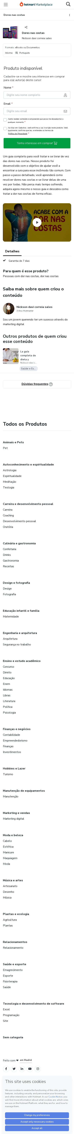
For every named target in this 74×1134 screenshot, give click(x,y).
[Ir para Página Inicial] (36, 4)
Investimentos (12, 752)
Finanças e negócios (17, 729)
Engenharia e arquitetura (20, 633)
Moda (6, 864)
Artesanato (10, 886)
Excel (6, 1009)
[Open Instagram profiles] (38, 1068)
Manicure (8, 852)
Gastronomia (11, 561)
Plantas (8, 926)
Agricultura (10, 920)
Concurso (8, 667)
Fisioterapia (10, 981)
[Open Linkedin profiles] (22, 1068)
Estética (8, 847)
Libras (6, 695)
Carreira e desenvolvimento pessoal (28, 504)
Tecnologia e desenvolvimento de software (33, 1004)
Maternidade (11, 617)
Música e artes (13, 880)
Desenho (8, 892)
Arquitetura (10, 639)
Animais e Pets (13, 442)
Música (7, 898)
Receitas (8, 566)
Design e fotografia (16, 583)
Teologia (8, 487)
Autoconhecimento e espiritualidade (28, 465)
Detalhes (12, 251)
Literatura (9, 701)
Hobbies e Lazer (14, 769)
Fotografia (9, 594)
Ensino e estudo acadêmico (22, 661)
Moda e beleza (13, 835)
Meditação (9, 482)
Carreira (7, 510)
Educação (9, 678)
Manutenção (10, 796)
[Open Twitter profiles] (14, 1068)
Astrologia (9, 470)
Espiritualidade (12, 476)
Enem (6, 684)
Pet (5, 448)
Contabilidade (11, 735)
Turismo (8, 774)
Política (7, 707)
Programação (11, 1015)
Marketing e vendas (16, 813)
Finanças (8, 746)
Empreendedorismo (15, 741)
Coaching (8, 515)
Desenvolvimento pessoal (19, 521)
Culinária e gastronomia (19, 543)
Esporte (8, 976)
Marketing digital (13, 819)
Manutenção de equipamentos (24, 791)
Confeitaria (9, 549)
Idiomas (8, 690)
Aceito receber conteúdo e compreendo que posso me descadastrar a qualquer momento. (35, 120)
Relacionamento (13, 948)
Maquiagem (10, 858)
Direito (7, 672)
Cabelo (7, 841)
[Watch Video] (37, 222)
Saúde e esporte (14, 964)
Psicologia (9, 713)
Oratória (8, 527)
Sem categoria (13, 1037)
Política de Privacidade (17, 134)
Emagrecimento (13, 970)
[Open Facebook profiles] (6, 1068)
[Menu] (6, 4)
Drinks (7, 555)
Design (7, 589)
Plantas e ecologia (16, 914)
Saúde (7, 987)
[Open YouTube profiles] (30, 1068)
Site (5, 1021)
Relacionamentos (15, 942)
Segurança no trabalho (17, 644)
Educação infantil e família (21, 611)
